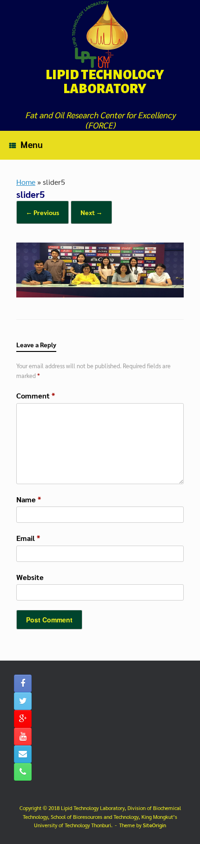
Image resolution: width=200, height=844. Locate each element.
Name (28, 499)
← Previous (42, 212)
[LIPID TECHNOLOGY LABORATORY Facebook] (23, 683)
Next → (91, 212)
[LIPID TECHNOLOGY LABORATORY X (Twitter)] (23, 701)
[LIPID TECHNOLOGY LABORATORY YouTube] (23, 736)
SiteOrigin (154, 825)
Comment (35, 395)
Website (30, 577)
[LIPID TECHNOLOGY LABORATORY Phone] (23, 772)
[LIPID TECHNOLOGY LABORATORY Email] (23, 754)
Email (28, 538)
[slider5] (100, 294)
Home (25, 182)
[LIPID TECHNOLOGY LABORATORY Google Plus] (23, 719)
